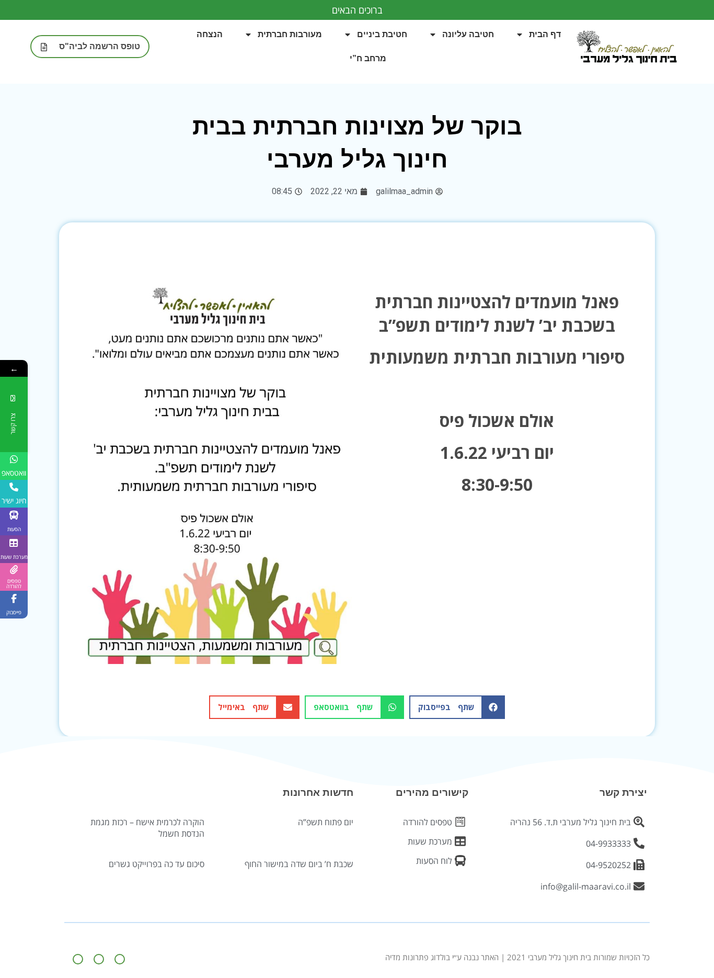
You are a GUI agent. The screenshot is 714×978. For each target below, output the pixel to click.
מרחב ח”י (368, 58)
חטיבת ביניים (382, 34)
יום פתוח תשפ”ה (325, 822)
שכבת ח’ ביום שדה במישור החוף (299, 864)
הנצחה (210, 34)
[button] (457, 707)
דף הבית (545, 34)
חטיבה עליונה (468, 34)
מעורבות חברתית (290, 34)
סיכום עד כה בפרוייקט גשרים (156, 864)
